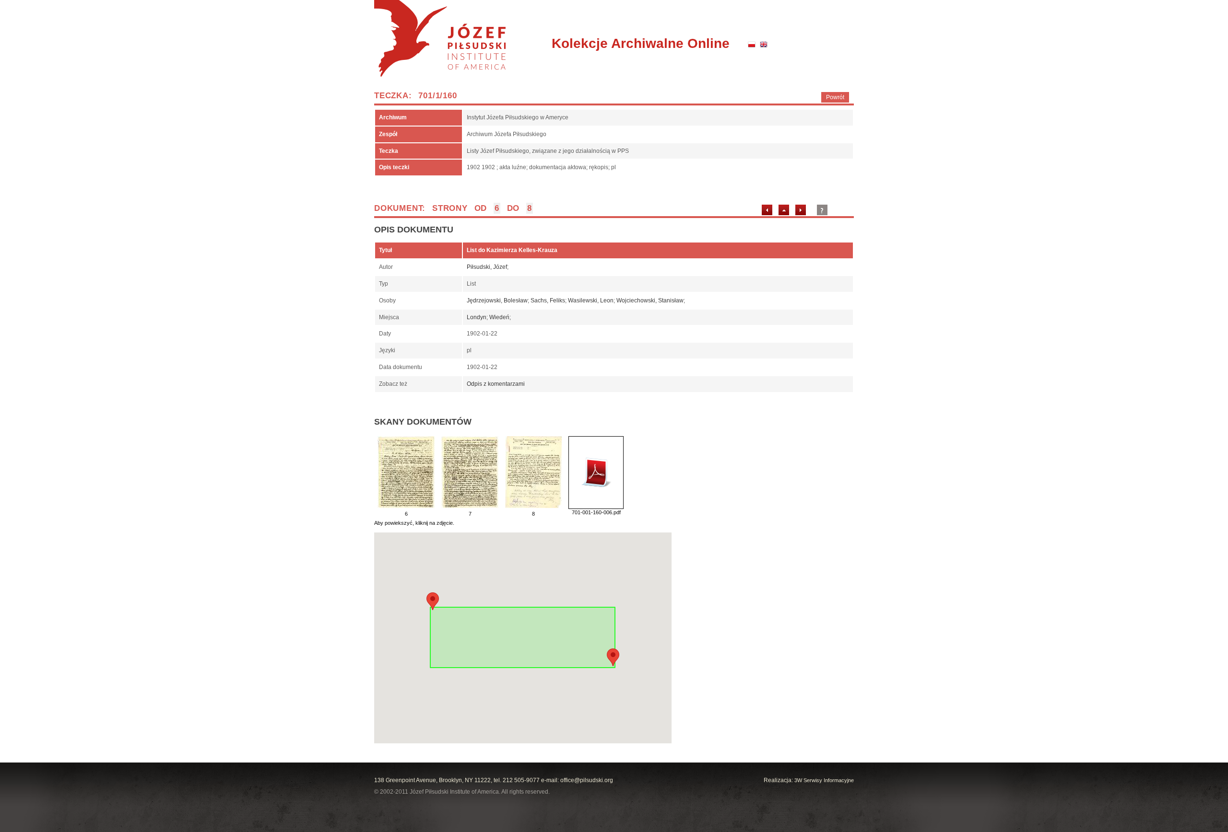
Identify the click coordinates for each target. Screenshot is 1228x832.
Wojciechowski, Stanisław (650, 300)
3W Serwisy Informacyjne (824, 780)
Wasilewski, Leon (591, 300)
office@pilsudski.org (586, 780)
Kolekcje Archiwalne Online (641, 43)
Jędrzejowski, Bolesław (497, 300)
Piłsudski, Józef (487, 267)
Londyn (476, 317)
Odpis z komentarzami (496, 384)
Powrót (835, 97)
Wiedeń (499, 317)
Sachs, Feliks (548, 300)
